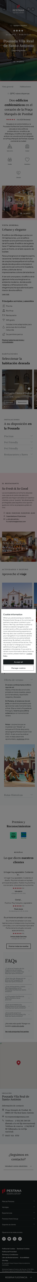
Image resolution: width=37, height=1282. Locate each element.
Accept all (18, 662)
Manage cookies (18, 668)
